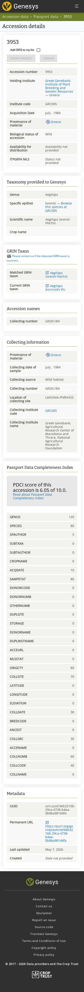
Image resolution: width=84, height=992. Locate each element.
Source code (44, 927)
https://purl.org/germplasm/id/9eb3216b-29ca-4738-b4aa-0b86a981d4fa (59, 833)
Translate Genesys (44, 934)
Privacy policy (44, 955)
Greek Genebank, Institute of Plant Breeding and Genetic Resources (59, 86)
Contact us (44, 906)
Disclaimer (44, 913)
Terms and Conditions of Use (44, 941)
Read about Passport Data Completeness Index (32, 496)
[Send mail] (9, 256)
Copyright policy (44, 948)
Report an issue (44, 920)
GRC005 (51, 410)
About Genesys (44, 899)
